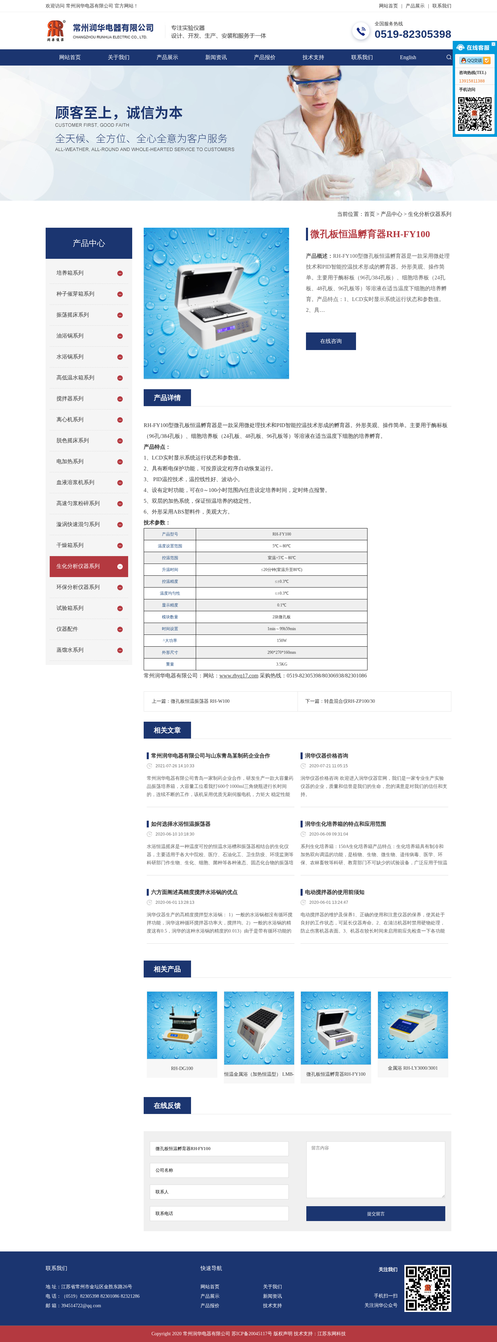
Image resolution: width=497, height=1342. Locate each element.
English (408, 57)
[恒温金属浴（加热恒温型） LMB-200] (259, 1028)
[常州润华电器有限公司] (156, 31)
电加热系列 (70, 461)
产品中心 (391, 214)
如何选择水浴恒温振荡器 (181, 824)
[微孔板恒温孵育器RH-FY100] (336, 1028)
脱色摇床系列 (72, 440)
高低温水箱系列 (75, 377)
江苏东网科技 (331, 1333)
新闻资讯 (216, 57)
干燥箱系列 (70, 545)
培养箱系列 (70, 273)
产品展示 (415, 5)
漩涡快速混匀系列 (78, 524)
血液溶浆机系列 (75, 482)
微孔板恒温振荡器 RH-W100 (200, 701)
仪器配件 (67, 629)
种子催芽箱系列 (75, 294)
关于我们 (118, 57)
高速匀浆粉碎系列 (78, 503)
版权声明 (283, 1333)
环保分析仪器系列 (78, 587)
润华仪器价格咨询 (326, 756)
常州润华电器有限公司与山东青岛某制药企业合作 (210, 756)
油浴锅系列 (70, 336)
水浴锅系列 (70, 356)
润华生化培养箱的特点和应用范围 (345, 824)
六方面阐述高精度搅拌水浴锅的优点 (194, 892)
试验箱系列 (70, 608)
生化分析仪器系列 (429, 214)
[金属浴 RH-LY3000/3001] (413, 1025)
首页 (369, 214)
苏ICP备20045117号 (252, 1333)
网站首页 (388, 5)
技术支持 (313, 57)
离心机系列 (70, 419)
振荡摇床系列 (72, 315)
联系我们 (441, 5)
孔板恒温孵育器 (198, 425)
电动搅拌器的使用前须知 (334, 892)
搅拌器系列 (70, 398)
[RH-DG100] (182, 1025)
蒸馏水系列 (70, 650)
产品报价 (265, 57)
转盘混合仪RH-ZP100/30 (349, 701)
